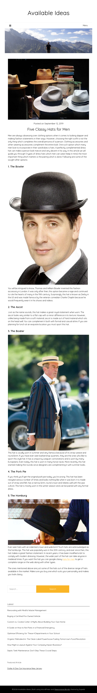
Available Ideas (48, 13)
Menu (85, 25)
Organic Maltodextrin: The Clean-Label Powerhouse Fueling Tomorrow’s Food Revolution (46, 639)
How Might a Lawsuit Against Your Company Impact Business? (34, 645)
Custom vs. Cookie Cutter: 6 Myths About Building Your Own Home (36, 622)
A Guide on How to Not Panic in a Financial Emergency (31, 627)
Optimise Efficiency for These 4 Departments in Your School (33, 633)
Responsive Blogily (62, 689)
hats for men (69, 559)
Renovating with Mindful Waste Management (26, 610)
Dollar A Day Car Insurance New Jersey (24, 668)
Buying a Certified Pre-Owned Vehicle (23, 616)
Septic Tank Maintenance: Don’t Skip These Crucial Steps (32, 650)
